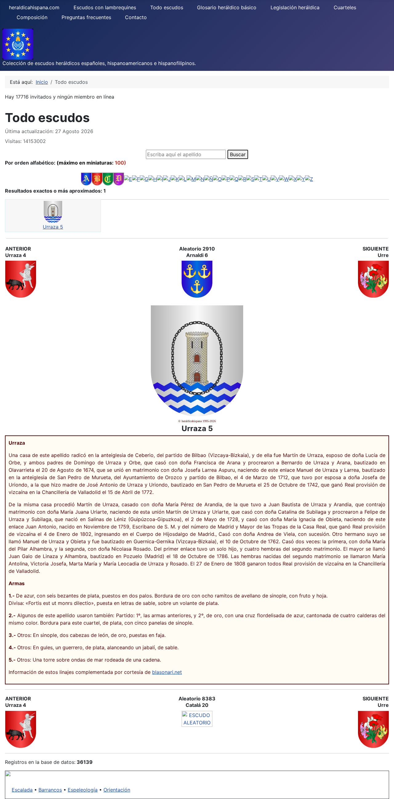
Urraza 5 (53, 227)
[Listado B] (97, 179)
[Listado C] (108, 179)
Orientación (116, 790)
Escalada (22, 790)
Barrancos (50, 790)
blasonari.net (167, 672)
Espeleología (83, 790)
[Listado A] (86, 179)
